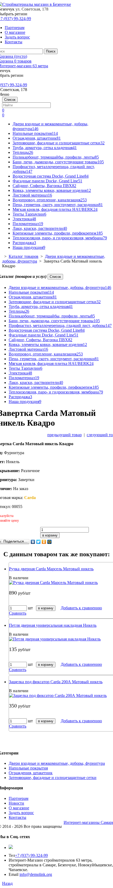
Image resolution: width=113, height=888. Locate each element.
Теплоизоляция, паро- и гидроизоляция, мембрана (60, 238)
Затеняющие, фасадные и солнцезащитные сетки (59, 143)
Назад (7, 883)
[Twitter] (38, 541)
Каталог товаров (23, 256)
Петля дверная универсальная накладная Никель (52, 625)
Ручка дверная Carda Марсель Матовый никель (51, 569)
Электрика (24, 219)
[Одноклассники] (44, 541)
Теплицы (23, 152)
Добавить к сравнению (81, 608)
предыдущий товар (64, 435)
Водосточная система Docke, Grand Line (51, 176)
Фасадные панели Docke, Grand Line (47, 181)
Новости (16, 803)
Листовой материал (32, 195)
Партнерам (14, 27)
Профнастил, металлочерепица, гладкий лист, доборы (60, 325)
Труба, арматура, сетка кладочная (45, 147)
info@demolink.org (35, 874)
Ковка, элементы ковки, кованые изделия (52, 190)
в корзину (50, 535)
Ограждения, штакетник (37, 138)
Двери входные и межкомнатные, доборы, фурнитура (60, 287)
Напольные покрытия (35, 133)
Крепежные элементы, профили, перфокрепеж (58, 233)
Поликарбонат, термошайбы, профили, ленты (56, 157)
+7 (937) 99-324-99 (31, 855)
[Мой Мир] (49, 541)
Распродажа (24, 242)
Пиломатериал (28, 223)
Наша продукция (29, 247)
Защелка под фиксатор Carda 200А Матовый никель (55, 682)
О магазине (15, 32)
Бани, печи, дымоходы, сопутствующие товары (58, 162)
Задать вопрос (17, 37)
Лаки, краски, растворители (40, 228)
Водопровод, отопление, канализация (50, 200)
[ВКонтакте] (33, 541)
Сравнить (17, 613)
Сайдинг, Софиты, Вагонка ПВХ (44, 185)
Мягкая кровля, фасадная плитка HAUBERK (55, 209)
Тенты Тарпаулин (29, 214)
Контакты (13, 42)
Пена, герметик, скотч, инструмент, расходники (58, 204)
